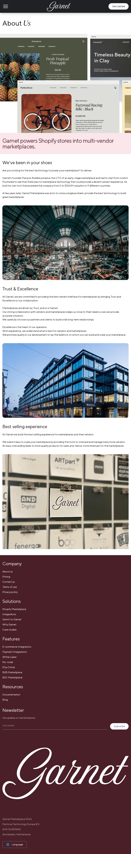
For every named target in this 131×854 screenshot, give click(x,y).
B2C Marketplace (12, 677)
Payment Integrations (14, 651)
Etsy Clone (8, 667)
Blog (5, 699)
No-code (7, 662)
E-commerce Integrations (16, 646)
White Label (9, 656)
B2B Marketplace (12, 672)
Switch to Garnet (11, 619)
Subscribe (119, 726)
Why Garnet (9, 624)
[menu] (5, 6)
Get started (118, 6)
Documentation (11, 694)
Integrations (9, 614)
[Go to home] (58, 6)
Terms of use (9, 586)
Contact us (8, 581)
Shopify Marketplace (14, 609)
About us (7, 571)
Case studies (9, 629)
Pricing (6, 576)
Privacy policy (10, 592)
